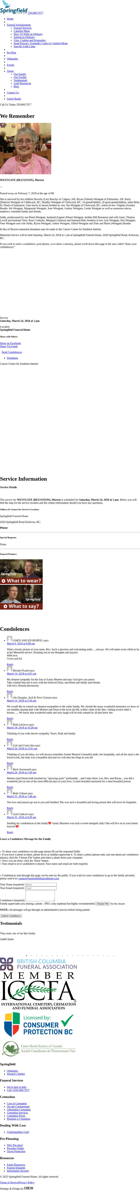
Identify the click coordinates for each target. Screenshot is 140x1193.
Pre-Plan (11, 52)
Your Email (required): (12, 888)
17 (108, 955)
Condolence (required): (12, 900)
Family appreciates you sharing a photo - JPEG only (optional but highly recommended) (47, 903)
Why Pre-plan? (15, 1145)
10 (72, 955)
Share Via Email (9, 346)
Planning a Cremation (18, 1118)
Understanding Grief (18, 1132)
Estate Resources (16, 1164)
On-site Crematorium (18, 1106)
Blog (16, 86)
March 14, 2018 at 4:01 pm (21, 673)
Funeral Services (23, 28)
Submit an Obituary (24, 37)
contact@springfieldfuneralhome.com (38, 878)
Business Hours (8, 107)
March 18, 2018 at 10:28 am (22, 727)
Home (10, 18)
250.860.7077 (35, 12)
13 (88, 955)
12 (83, 955)
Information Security (18, 1170)
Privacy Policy (26, 1182)
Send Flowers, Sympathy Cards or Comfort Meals (41, 43)
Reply (10, 664)
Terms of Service (9, 1182)
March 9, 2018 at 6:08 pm (21, 643)
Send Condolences (12, 352)
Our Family (20, 74)
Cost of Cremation (17, 1103)
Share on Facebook (10, 343)
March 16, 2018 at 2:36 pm (21, 700)
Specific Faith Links (24, 46)
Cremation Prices (16, 1115)
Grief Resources (22, 83)
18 (113, 955)
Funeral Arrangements (19, 24)
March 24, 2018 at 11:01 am (22, 748)
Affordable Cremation (19, 1109)
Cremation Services (17, 1112)
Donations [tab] (12, 358)
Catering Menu (22, 31)
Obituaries (12, 58)
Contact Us (13, 92)
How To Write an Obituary (28, 34)
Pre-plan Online (15, 1148)
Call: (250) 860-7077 (18, 1090)
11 (77, 955)
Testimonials (20, 80)
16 (103, 955)
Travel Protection (16, 1151)
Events (10, 64)
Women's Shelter (16, 1073)
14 (93, 955)
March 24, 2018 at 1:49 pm (21, 772)
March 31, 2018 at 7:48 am (21, 796)
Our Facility (20, 77)
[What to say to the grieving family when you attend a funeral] (21, 608)
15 (98, 955)
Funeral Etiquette (16, 1167)
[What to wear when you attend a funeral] (21, 583)
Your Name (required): (12, 884)
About (10, 71)
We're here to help (16, 1087)
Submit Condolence (11, 916)
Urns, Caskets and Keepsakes (30, 40)
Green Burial (14, 98)
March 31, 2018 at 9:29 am (21, 817)
